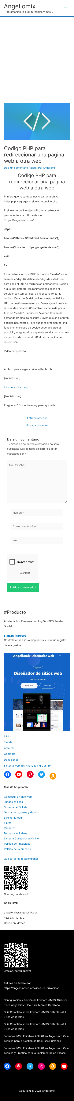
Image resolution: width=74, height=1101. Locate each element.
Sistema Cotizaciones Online (21, 838)
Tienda (8, 742)
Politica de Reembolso (17, 849)
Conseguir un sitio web (18, 796)
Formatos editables (15, 833)
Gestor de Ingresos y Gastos (21, 812)
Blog (33, 167)
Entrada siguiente (37, 425)
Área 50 (9, 748)
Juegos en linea (13, 801)
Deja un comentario (16, 167)
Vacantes (9, 828)
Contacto (9, 753)
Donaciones (11, 759)
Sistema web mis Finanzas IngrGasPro (27, 765)
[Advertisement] (37, 56)
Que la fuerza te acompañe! (21, 858)
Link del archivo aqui (16, 387)
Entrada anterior (37, 418)
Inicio (7, 736)
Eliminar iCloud (13, 817)
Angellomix (19, 6)
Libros (7, 822)
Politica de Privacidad (17, 843)
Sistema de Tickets (15, 807)
